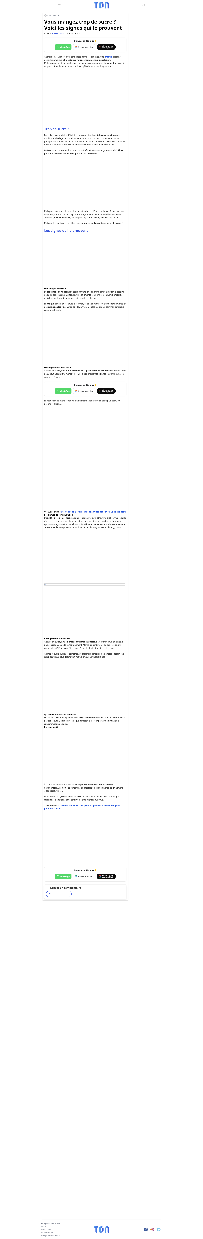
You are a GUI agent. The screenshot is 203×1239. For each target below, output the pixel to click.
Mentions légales (47, 1233)
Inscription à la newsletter (50, 1224)
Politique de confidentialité (50, 1236)
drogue (108, 56)
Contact (44, 1227)
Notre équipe (46, 1230)
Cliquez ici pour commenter (59, 894)
